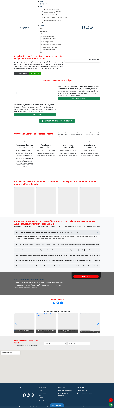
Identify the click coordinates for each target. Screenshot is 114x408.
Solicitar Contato (57, 405)
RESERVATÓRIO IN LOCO (48, 46)
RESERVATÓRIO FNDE (47, 39)
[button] (24, 330)
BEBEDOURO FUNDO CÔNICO (48, 36)
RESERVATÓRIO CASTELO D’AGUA (49, 38)
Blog (41, 33)
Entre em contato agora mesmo (58, 121)
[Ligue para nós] (57, 303)
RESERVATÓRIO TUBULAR (48, 41)
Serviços (42, 8)
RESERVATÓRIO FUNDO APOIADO (52, 24)
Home (41, 28)
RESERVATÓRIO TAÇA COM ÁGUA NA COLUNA (52, 44)
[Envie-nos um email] (54, 303)
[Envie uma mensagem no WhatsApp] (61, 303)
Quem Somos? (43, 30)
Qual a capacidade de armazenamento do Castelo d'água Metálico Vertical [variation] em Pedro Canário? (48, 232)
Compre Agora (22, 73)
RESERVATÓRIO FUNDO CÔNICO (49, 49)
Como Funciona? (44, 4)
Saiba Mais (36, 73)
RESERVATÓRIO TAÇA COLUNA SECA (50, 47)
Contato (42, 25)
